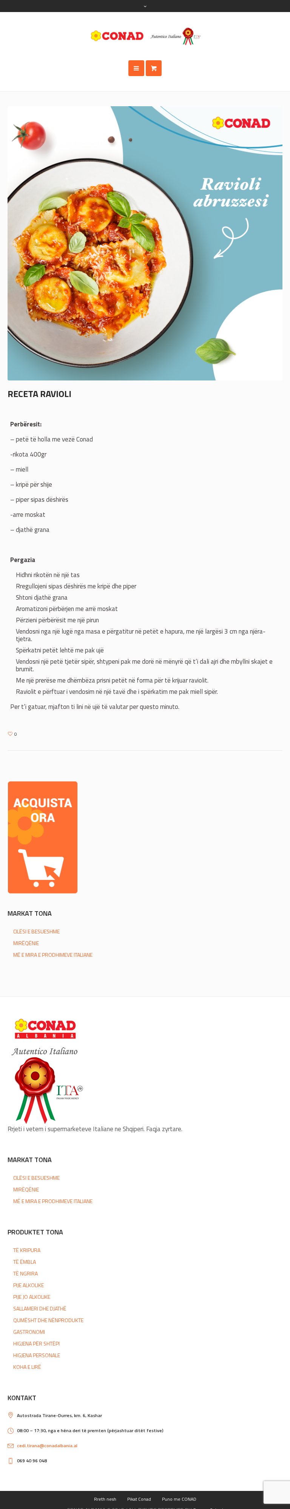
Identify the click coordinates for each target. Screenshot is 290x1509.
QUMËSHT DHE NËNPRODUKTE (48, 1320)
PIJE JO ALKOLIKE (31, 1297)
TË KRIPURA (26, 1250)
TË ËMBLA (24, 1262)
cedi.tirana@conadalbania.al (47, 1445)
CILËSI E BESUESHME (36, 931)
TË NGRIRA (25, 1273)
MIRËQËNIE (26, 943)
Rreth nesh (105, 1499)
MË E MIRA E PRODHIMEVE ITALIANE (53, 955)
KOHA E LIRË (27, 1367)
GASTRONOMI (29, 1332)
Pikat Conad (139, 1499)
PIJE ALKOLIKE (28, 1285)
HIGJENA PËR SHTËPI (36, 1343)
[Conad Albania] (145, 36)
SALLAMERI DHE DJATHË (39, 1308)
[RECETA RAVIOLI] (145, 243)
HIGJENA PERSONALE (36, 1355)
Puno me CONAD (179, 1499)
